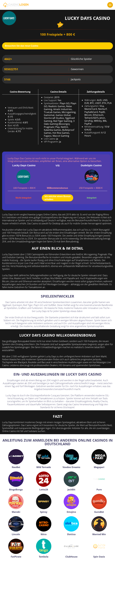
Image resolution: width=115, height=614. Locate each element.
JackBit (71, 489)
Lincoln (16, 534)
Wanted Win (99, 534)
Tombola (43, 556)
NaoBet (16, 467)
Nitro (44, 534)
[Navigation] (110, 5)
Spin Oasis (99, 556)
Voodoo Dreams (71, 467)
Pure (99, 489)
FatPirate (16, 556)
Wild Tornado (43, 467)
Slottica (71, 534)
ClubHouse (71, 556)
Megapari (99, 467)
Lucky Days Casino (23, 165)
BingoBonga (16, 489)
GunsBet (99, 511)
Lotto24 (43, 489)
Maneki (16, 511)
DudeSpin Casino (91, 165)
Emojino (71, 511)
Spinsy (43, 511)
